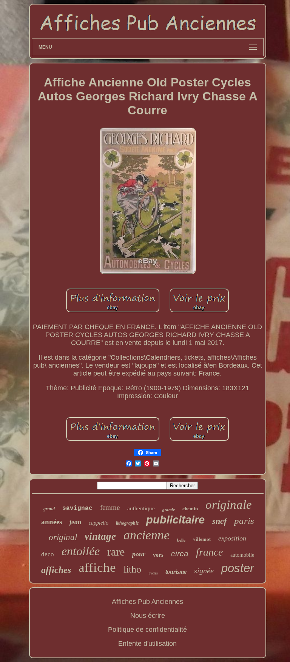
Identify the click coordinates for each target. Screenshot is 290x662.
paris (244, 521)
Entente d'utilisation (147, 643)
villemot (202, 538)
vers (158, 555)
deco (47, 554)
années (51, 522)
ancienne (146, 535)
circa (179, 553)
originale (228, 504)
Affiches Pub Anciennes (147, 601)
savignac (77, 508)
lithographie (127, 523)
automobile (242, 555)
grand (49, 508)
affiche (97, 567)
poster (237, 568)
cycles (153, 573)
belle (181, 540)
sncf (219, 521)
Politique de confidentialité (147, 629)
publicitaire (175, 520)
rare (116, 551)
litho (132, 569)
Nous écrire (147, 615)
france (209, 552)
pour (138, 554)
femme (110, 507)
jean (75, 522)
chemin (190, 508)
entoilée (81, 551)
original (63, 537)
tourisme (176, 571)
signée (204, 571)
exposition (232, 538)
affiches (56, 570)
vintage (100, 536)
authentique (141, 508)
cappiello (98, 523)
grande (168, 509)
